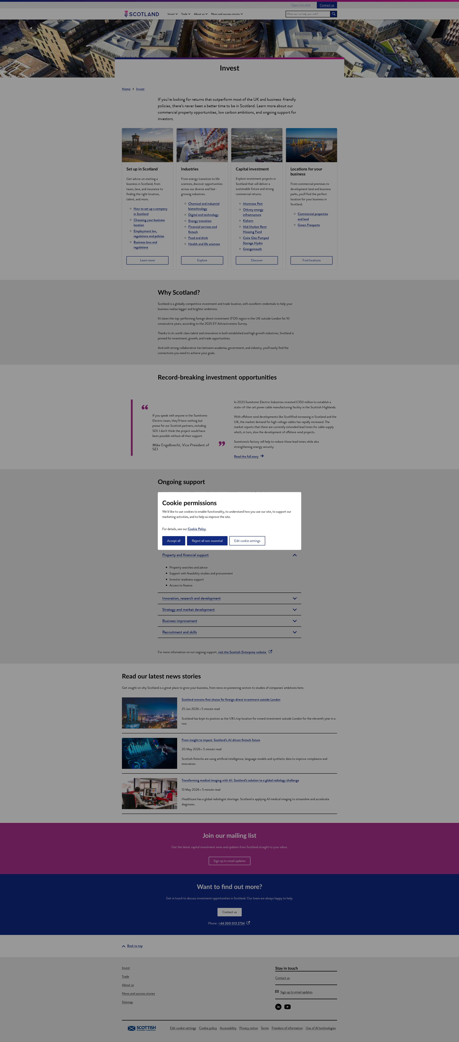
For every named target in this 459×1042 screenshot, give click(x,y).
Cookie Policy (197, 528)
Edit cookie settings (247, 540)
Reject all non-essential (207, 540)
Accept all (173, 540)
